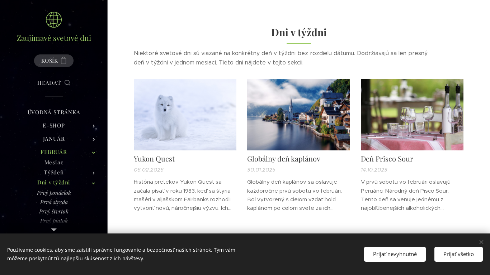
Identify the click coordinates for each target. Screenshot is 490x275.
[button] (54, 83)
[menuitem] (53, 112)
